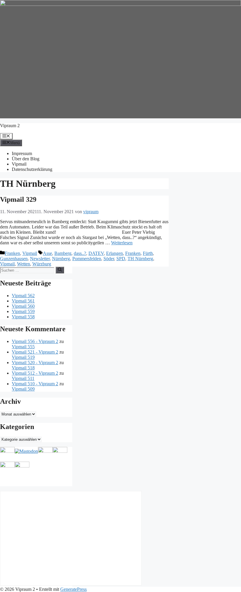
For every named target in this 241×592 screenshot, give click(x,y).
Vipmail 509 (23, 388)
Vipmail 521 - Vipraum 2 (35, 351)
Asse (47, 253)
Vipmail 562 (23, 295)
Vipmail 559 (23, 311)
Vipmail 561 (23, 300)
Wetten (23, 263)
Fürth (148, 253)
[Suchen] (60, 270)
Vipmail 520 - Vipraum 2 (35, 362)
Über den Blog (25, 158)
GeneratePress (73, 589)
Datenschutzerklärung (32, 169)
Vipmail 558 (23, 316)
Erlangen (114, 253)
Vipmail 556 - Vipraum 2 (35, 341)
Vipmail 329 (18, 199)
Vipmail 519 (23, 357)
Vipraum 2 (10, 125)
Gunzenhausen (14, 258)
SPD (120, 258)
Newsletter (40, 258)
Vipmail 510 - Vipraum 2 (35, 383)
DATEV (96, 253)
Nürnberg (61, 258)
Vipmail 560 (23, 306)
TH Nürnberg (140, 258)
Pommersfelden (86, 258)
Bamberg (62, 253)
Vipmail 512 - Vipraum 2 (35, 373)
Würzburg (41, 263)
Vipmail (19, 164)
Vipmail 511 (23, 378)
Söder (108, 258)
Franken (12, 253)
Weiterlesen (122, 242)
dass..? (80, 253)
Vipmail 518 (23, 367)
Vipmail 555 (23, 346)
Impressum (22, 153)
